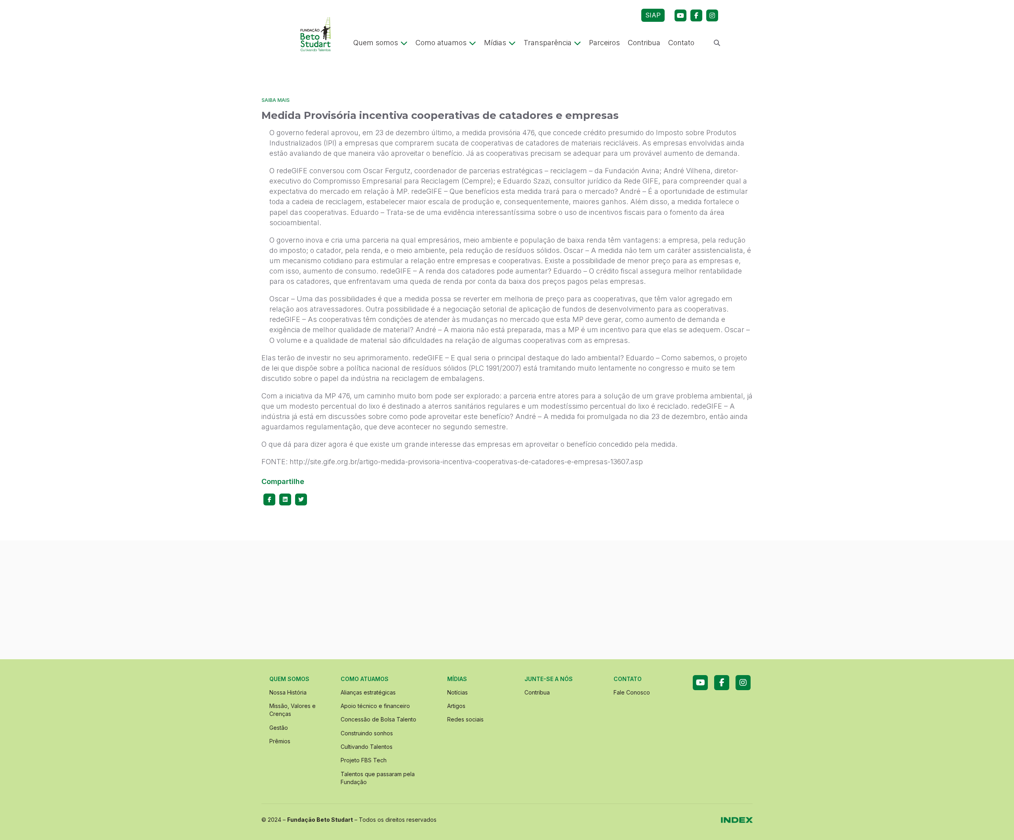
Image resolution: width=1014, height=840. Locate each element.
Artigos (456, 705)
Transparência (548, 42)
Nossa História (288, 692)
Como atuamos (441, 42)
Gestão (278, 727)
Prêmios (279, 741)
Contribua (644, 42)
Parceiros (604, 42)
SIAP (653, 15)
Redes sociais (465, 719)
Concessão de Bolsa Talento (378, 719)
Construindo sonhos (367, 733)
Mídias (495, 42)
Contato (681, 42)
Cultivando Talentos (367, 746)
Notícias (457, 692)
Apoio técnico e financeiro (375, 705)
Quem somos (375, 42)
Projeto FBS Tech (364, 760)
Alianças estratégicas (368, 692)
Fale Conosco (632, 692)
